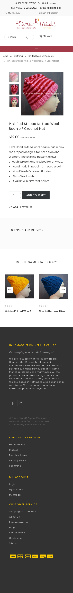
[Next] (63, 290)
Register (53, 12)
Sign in (42, 12)
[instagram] (20, 403)
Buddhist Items (18, 455)
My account (16, 489)
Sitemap (14, 543)
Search (29, 37)
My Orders (15, 494)
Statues (13, 450)
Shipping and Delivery (22, 511)
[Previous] (10, 290)
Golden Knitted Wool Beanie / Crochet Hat (30, 311)
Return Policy (17, 532)
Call (13, 8)
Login (12, 484)
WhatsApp (31, 8)
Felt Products (17, 444)
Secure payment (19, 522)
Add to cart (36, 195)
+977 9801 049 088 (51, 8)
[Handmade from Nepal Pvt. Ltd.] (36, 24)
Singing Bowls (17, 460)
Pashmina (15, 465)
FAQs (12, 527)
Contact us (15, 538)
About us (14, 516)
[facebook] (13, 403)
